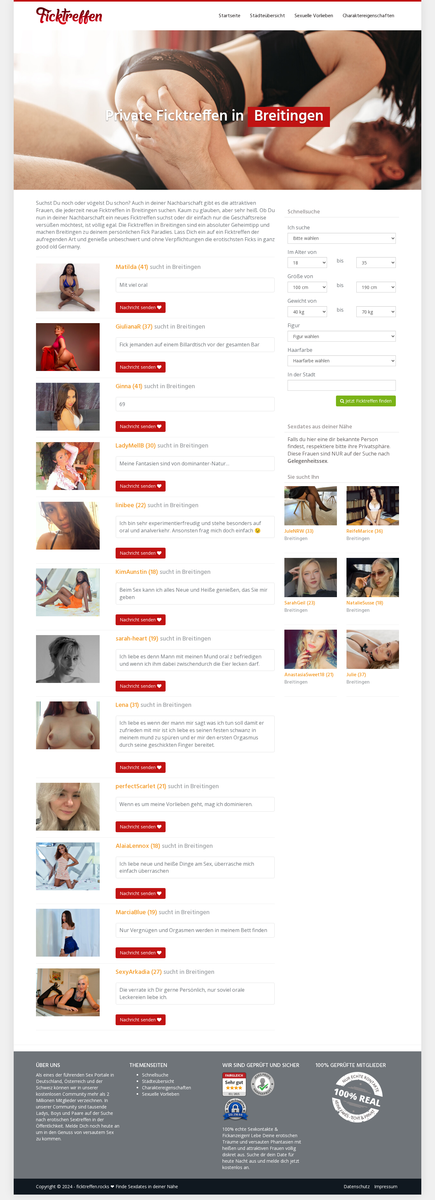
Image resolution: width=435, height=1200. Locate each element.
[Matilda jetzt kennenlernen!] (68, 287)
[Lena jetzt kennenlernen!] (68, 725)
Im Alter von (302, 252)
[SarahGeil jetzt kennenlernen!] (310, 577)
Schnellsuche (155, 1075)
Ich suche (299, 227)
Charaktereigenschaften (368, 16)
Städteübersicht (267, 16)
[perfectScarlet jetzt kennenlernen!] (68, 807)
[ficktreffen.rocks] (69, 16)
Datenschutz (357, 1186)
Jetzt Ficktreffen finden (368, 401)
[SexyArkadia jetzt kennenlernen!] (68, 992)
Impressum (385, 1186)
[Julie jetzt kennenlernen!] (372, 649)
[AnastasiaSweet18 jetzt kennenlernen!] (310, 649)
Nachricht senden (138, 307)
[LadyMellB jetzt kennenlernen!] (68, 466)
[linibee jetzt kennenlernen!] (68, 526)
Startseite (229, 16)
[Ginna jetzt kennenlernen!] (68, 407)
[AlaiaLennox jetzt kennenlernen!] (68, 866)
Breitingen (186, 267)
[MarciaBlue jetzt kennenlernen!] (68, 933)
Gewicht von (302, 300)
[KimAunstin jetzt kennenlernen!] (68, 592)
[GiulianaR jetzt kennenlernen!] (68, 347)
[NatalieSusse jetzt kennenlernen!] (372, 577)
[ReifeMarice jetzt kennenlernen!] (372, 506)
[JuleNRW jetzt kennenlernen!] (310, 506)
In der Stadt (301, 374)
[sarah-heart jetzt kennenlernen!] (68, 659)
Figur (294, 325)
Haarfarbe (300, 349)
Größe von (300, 276)
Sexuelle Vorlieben (314, 16)
